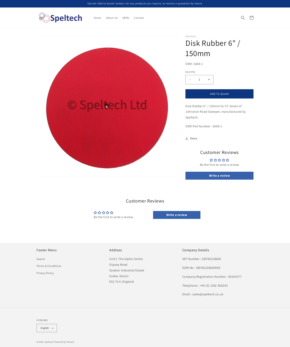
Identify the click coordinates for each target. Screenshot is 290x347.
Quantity (190, 71)
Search (40, 259)
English (45, 328)
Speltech (49, 341)
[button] (243, 17)
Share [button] (193, 138)
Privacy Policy (45, 273)
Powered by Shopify (64, 341)
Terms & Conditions (48, 266)
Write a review (219, 176)
